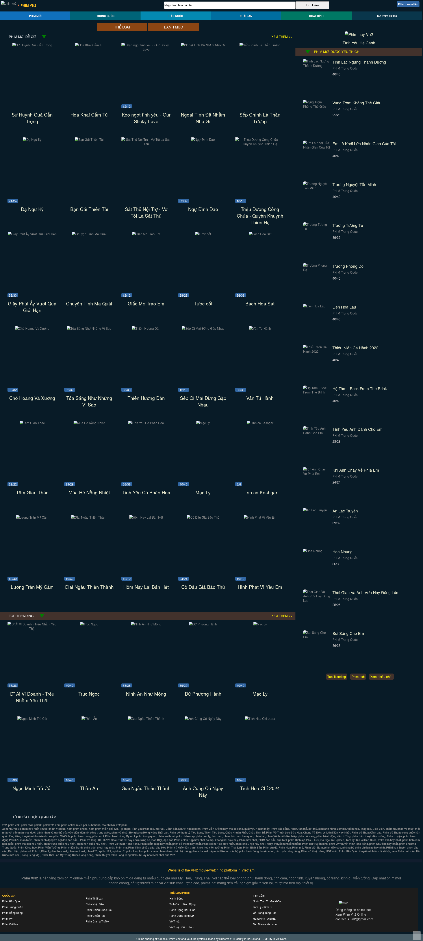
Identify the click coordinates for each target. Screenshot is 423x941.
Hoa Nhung (342, 551)
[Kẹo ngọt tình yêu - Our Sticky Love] (146, 49)
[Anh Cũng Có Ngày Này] (203, 718)
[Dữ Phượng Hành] (203, 624)
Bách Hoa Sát (260, 303)
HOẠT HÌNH (316, 16)
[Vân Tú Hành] (260, 328)
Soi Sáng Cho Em (348, 633)
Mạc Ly (203, 492)
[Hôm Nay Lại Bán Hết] (146, 517)
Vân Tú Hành (260, 398)
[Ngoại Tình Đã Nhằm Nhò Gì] (203, 45)
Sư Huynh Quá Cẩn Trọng (32, 117)
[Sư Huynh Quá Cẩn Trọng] (32, 45)
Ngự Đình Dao (203, 209)
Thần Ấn (89, 788)
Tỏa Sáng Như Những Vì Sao (89, 401)
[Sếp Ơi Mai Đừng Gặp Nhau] (203, 328)
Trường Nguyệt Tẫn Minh (354, 184)
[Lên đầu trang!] (417, 935)
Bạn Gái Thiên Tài (89, 209)
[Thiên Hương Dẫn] (146, 328)
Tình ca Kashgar (260, 492)
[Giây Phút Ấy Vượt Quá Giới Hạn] (32, 234)
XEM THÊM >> (281, 36)
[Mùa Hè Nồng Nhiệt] (89, 423)
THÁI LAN (246, 16)
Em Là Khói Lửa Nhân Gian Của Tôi (364, 143)
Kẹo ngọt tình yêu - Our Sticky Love (146, 117)
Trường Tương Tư (347, 225)
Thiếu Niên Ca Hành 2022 (355, 347)
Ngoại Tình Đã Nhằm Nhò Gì (203, 117)
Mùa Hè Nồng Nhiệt (89, 492)
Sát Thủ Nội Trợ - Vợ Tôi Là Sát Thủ (146, 212)
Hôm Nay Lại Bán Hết (146, 586)
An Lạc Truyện (345, 511)
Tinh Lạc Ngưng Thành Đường (359, 62)
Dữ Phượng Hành (203, 693)
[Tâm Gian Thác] (32, 423)
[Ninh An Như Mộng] (146, 624)
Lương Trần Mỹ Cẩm (32, 586)
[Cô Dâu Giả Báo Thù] (203, 517)
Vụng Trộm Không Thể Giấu (356, 102)
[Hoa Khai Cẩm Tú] (89, 45)
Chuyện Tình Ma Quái (89, 303)
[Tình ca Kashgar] (260, 423)
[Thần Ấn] (89, 718)
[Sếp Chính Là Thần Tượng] (259, 45)
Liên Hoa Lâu (344, 307)
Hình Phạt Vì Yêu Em (260, 586)
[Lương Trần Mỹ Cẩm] (32, 517)
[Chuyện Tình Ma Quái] (89, 234)
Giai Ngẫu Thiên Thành (89, 586)
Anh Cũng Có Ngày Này (203, 791)
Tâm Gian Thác (32, 492)
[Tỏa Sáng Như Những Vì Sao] (89, 328)
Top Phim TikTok (387, 16)
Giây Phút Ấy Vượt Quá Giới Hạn (32, 306)
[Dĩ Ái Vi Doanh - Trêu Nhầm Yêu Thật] (32, 628)
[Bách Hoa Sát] (260, 234)
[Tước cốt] (203, 234)
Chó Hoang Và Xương (32, 398)
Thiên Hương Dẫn (146, 398)
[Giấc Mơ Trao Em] (146, 234)
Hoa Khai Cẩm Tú (89, 114)
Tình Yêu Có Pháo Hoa (146, 492)
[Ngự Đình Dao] (203, 139)
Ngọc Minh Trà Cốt (32, 788)
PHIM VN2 (28, 5)
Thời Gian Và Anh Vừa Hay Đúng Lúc (365, 592)
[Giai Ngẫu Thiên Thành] (89, 517)
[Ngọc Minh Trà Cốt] (32, 718)
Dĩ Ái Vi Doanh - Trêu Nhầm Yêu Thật (32, 697)
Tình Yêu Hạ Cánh (359, 42)
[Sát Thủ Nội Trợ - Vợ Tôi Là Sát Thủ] (146, 144)
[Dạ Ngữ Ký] (32, 139)
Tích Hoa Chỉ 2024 (260, 788)
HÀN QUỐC (176, 16)
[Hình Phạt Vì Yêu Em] (260, 517)
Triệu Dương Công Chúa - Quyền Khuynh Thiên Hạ (260, 216)
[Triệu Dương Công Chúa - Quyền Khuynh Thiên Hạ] (260, 144)
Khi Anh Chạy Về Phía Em (355, 470)
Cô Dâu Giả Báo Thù (203, 586)
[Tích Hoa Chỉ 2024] (260, 718)
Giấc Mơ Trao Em (146, 303)
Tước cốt (203, 303)
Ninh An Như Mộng (146, 693)
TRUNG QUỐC (105, 16)
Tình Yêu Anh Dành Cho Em (357, 429)
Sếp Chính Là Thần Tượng (259, 117)
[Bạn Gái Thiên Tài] (89, 139)
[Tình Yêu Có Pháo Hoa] (146, 423)
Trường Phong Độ (348, 266)
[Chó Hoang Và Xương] (32, 328)
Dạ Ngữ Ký (32, 209)
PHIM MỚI (35, 16)
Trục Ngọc (89, 693)
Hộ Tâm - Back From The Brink (359, 388)
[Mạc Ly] (203, 423)
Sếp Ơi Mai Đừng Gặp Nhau (203, 401)
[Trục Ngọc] (89, 624)
